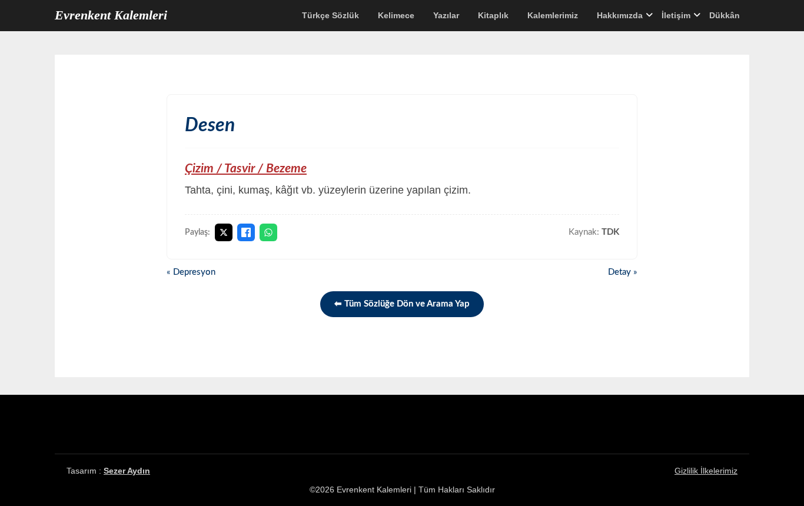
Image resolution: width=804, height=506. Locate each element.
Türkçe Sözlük (330, 15)
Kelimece (396, 15)
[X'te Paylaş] (223, 232)
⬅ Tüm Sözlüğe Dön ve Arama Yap (402, 303)
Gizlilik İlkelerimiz (706, 470)
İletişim (676, 15)
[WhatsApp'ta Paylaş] (268, 232)
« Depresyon (191, 272)
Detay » (622, 272)
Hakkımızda (620, 15)
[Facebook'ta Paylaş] (246, 232)
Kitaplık (493, 15)
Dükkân (724, 15)
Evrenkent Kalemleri (111, 15)
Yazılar (446, 15)
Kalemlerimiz (552, 15)
